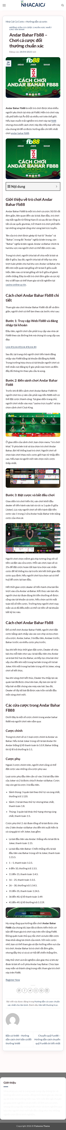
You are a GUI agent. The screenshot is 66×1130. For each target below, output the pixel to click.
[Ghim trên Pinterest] (41, 990)
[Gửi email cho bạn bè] (35, 990)
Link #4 (32, 346)
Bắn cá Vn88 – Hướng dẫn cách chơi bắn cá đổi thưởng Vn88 (18, 1039)
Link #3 (25, 346)
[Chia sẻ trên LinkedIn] (46, 990)
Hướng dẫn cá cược (36, 21)
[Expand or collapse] (56, 186)
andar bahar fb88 (20, 133)
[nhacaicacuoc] (33, 5)
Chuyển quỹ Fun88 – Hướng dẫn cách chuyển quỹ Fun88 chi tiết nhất (47, 1039)
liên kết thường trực (48, 1005)
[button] (4, 5)
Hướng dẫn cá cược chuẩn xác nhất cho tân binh (30, 28)
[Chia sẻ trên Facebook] (24, 990)
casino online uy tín (16, 284)
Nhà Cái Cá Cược (15, 21)
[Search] (62, 5)
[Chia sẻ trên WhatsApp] (19, 990)
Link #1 (9, 346)
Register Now (13, 979)
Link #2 (17, 346)
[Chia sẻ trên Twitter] (30, 990)
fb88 (53, 120)
